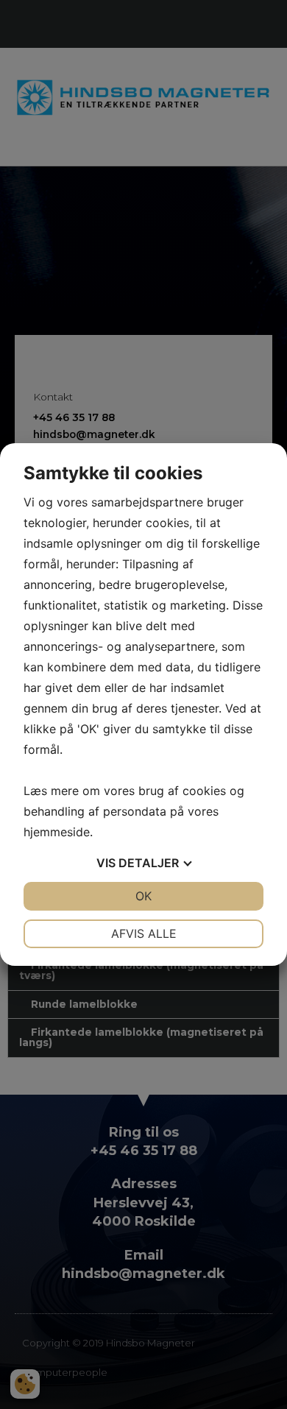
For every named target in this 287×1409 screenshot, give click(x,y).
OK (143, 896)
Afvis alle (144, 933)
